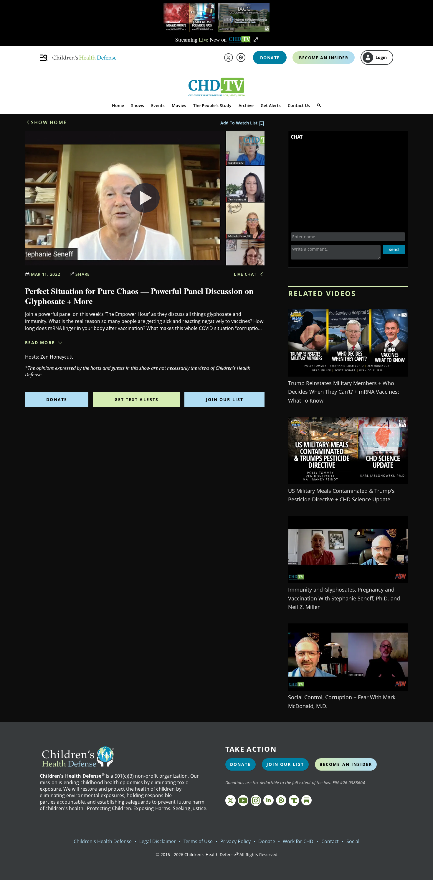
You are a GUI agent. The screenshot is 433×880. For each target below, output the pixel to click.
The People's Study (212, 105)
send (394, 249)
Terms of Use (198, 841)
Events (158, 105)
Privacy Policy (235, 841)
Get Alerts (271, 105)
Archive (246, 105)
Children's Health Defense (103, 841)
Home (118, 105)
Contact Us (299, 105)
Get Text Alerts (137, 399)
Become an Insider (346, 764)
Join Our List (224, 399)
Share (82, 274)
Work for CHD (298, 841)
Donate (56, 399)
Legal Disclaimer (157, 841)
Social (352, 841)
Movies (179, 105)
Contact (330, 841)
